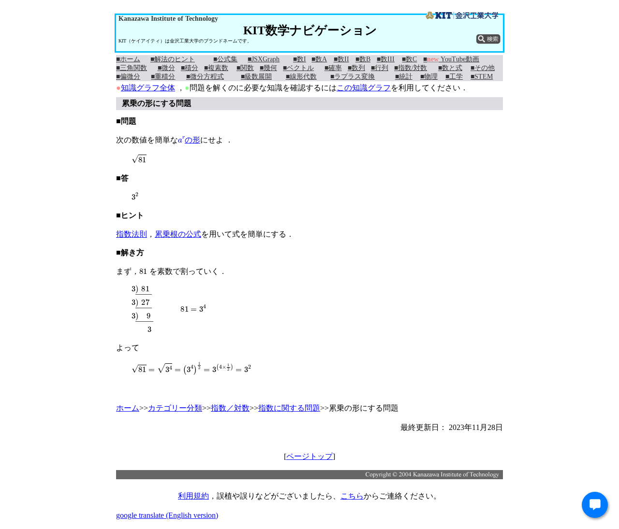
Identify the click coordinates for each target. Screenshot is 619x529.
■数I (299, 59)
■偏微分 (128, 76)
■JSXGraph (264, 59)
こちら (352, 496)
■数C (409, 59)
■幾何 (268, 67)
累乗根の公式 (178, 234)
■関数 (245, 67)
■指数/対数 (410, 67)
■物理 (429, 76)
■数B (362, 59)
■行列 (379, 67)
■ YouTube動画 (451, 59)
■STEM (482, 76)
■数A (319, 59)
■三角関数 (131, 67)
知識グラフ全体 (148, 88)
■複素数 (216, 67)
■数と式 (450, 67)
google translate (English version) (167, 515)
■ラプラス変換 (352, 76)
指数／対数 (230, 408)
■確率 (333, 67)
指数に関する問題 (289, 408)
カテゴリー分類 (175, 408)
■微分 (166, 67)
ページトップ (309, 456)
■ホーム (128, 59)
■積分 (189, 67)
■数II (341, 59)
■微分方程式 (205, 76)
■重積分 (163, 76)
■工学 (454, 76)
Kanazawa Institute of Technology (168, 18)
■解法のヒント (172, 59)
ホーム (127, 408)
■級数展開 (256, 76)
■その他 (483, 67)
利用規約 (193, 496)
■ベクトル (298, 67)
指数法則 (131, 234)
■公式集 (225, 59)
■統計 (404, 76)
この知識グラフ (364, 88)
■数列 (356, 67)
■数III (386, 59)
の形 (189, 140)
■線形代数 (301, 76)
